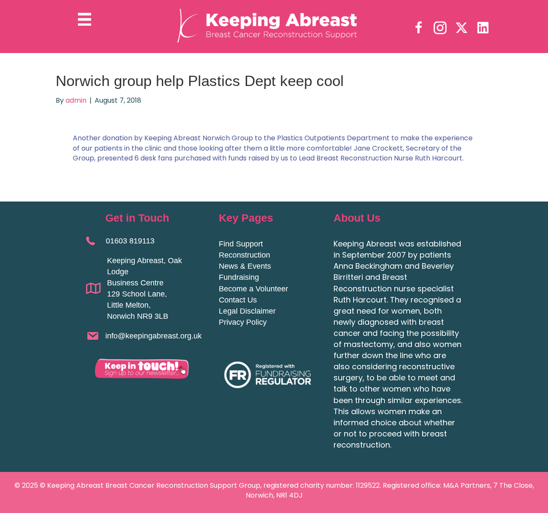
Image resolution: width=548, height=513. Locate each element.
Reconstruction (244, 255)
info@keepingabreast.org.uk (153, 336)
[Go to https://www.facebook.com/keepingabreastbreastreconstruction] (418, 28)
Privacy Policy (243, 322)
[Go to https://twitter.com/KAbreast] (461, 28)
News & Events (245, 266)
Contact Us (238, 300)
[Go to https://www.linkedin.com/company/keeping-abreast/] (483, 28)
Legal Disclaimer (247, 311)
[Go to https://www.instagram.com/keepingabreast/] (440, 28)
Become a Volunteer (253, 289)
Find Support (241, 244)
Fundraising (239, 277)
